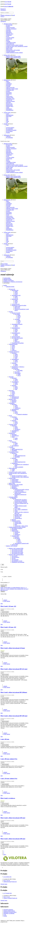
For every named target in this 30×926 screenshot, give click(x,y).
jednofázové (17, 532)
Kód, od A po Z (24, 588)
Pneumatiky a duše (10, 98)
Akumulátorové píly (16, 295)
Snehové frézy (9, 96)
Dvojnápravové (15, 398)
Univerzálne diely (10, 90)
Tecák (7, 121)
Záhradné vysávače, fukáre (12, 88)
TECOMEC (20, 370)
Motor (7, 81)
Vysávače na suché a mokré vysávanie (14, 45)
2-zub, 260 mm (5, 739)
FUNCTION (17, 508)
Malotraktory (9, 32)
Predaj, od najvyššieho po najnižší (8, 587)
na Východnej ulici (7, 893)
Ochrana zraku (18, 522)
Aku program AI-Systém (17, 550)
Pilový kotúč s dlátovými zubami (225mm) (13, 648)
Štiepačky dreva (9, 33)
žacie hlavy (17, 369)
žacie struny (17, 371)
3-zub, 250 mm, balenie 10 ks (9, 778)
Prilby (16, 524)
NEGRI (16, 419)
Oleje (7, 125)
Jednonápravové (15, 396)
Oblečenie (8, 136)
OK (2, 564)
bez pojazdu (17, 314)
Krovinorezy (9, 92)
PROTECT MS (18, 515)
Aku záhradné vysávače (17, 561)
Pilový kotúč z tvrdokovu (8, 798)
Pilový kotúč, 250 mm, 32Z (8, 606)
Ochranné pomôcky (10, 51)
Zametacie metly (9, 97)
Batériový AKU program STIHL (13, 56)
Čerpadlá (8, 41)
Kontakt (5, 915)
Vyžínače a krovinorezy (11, 28)
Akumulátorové (15, 359)
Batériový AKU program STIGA (13, 57)
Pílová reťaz (17, 307)
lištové (16, 340)
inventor (16, 533)
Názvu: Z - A (4, 588)
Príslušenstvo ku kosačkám (18, 343)
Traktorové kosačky (10, 27)
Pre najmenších (9, 128)
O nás (4, 914)
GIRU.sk (10, 921)
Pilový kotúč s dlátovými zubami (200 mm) (13, 818)
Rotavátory (8, 102)
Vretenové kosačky (16, 336)
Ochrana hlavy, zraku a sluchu (21, 525)
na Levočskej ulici (7, 876)
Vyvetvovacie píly (16, 304)
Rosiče (7, 40)
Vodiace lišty (17, 306)
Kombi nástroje (15, 479)
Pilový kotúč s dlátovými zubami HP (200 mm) (14, 716)
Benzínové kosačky (16, 312)
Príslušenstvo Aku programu (18, 562)
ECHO (16, 294)
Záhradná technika (10, 286)
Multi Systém (9, 48)
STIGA (16, 292)
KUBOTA (14, 350)
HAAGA (19, 542)
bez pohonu (17, 538)
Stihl (7, 120)
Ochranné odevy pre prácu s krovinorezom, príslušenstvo (21, 500)
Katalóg (5, 285)
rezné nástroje (18, 373)
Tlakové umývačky (10, 87)
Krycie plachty (9, 131)
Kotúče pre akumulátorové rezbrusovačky (20, 492)
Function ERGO (18, 518)
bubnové (16, 339)
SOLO (16, 439)
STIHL (16, 291)
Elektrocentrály (9, 105)
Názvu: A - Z (24, 587)
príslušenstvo (17, 534)
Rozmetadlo (14, 529)
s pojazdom (17, 319)
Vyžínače (8, 82)
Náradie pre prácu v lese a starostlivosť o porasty (17, 46)
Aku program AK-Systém (17, 552)
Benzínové (14, 353)
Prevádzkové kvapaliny (11, 130)
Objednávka (3, 21)
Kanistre (8, 132)
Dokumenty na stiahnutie (8, 913)
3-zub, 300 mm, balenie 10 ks (9, 759)
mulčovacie (17, 341)
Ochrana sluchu (18, 523)
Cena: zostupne (17, 588)
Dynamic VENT (18, 514)
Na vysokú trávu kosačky (17, 338)
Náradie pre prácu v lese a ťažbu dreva (20, 477)
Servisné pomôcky (10, 127)
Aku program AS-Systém (17, 549)
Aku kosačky (15, 555)
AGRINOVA (18, 408)
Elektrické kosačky (16, 328)
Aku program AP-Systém (17, 553)
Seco (7, 117)
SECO (13, 348)
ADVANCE (17, 517)
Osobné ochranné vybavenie (21, 502)
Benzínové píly (15, 290)
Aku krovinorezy (15, 557)
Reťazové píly (9, 25)
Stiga (7, 118)
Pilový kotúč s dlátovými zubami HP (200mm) (14, 692)
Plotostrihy (8, 30)
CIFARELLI (17, 429)
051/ (8, 1)
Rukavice (14, 519)
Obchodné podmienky (8, 909)
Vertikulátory (9, 35)
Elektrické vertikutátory (22, 414)
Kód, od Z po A (4, 590)
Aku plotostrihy (15, 559)
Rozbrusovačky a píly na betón (13, 50)
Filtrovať (2, 591)
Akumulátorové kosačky (17, 324)
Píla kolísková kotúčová (17, 528)
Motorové (14, 442)
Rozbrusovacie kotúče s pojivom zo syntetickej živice (22, 490)
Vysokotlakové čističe (11, 42)
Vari (7, 122)
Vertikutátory (9, 83)
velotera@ (8, 6)
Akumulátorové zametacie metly (22, 543)
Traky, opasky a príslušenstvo (21, 509)
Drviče (7, 36)
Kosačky (8, 26)
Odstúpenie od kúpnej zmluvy (10, 912)
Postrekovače (9, 38)
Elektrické (14, 363)
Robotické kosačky (16, 333)
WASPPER (14, 450)
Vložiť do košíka (5, 612)
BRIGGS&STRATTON (17, 449)
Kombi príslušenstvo (16, 482)
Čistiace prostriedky (19, 467)
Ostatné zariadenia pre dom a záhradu (14, 52)
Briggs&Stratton (9, 110)
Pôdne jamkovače (10, 43)
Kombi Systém (9, 47)
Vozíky (7, 107)
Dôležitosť (3, 586)
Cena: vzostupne (10, 588)
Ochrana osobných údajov (9, 910)
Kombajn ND (9, 100)
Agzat (7, 113)
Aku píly (14, 558)
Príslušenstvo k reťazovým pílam (19, 305)
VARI (16, 302)
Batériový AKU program (11, 545)
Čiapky (16, 510)
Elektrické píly (15, 299)
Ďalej (5, 854)
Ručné (13, 436)
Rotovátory (8, 31)
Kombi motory (15, 480)
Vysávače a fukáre (10, 37)
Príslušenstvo (9, 108)
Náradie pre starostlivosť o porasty (19, 475)
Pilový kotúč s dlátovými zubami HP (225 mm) (14, 669)
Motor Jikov (9, 116)
